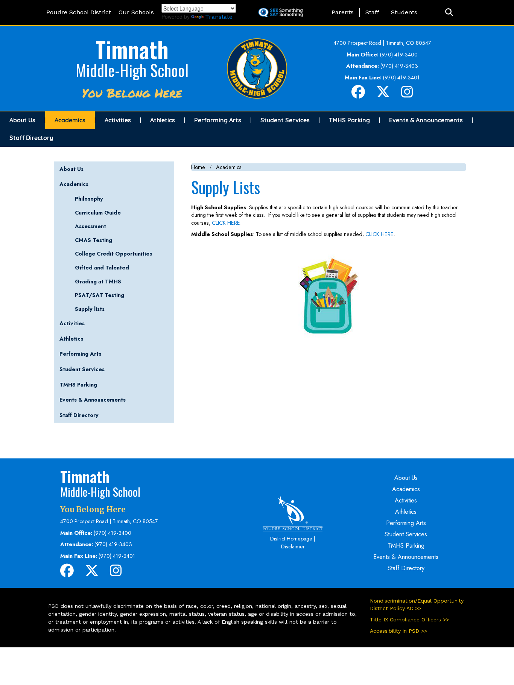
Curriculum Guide (98, 212)
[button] (449, 13)
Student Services (285, 120)
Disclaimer (293, 546)
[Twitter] (383, 95)
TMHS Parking (349, 120)
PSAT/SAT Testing (99, 295)
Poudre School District (78, 12)
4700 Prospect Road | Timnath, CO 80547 (382, 43)
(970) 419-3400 (399, 54)
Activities (118, 120)
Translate (219, 16)
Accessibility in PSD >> (398, 631)
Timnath (132, 48)
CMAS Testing (93, 240)
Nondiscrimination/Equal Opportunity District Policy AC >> (417, 604)
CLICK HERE (226, 223)
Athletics (162, 120)
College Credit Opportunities (113, 253)
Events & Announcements (426, 120)
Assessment (90, 226)
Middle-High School (132, 70)
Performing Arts (217, 120)
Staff (372, 12)
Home (198, 167)
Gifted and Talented (102, 267)
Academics (70, 120)
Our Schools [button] (136, 12)
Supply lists (90, 309)
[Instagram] (407, 95)
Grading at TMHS (98, 281)
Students (404, 12)
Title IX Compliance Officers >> (409, 619)
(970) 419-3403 (399, 66)
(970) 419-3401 (401, 77)
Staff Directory (31, 138)
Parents (343, 12)
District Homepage (291, 538)
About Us (22, 120)
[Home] (257, 68)
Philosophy (89, 198)
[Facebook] (358, 95)
